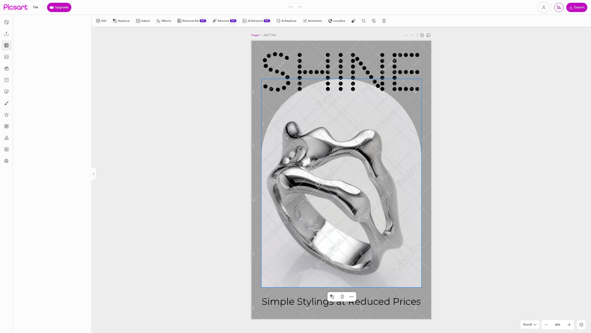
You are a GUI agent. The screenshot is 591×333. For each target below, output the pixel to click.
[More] (351, 296)
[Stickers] (6, 91)
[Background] (6, 126)
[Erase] (353, 20)
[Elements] (6, 115)
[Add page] (422, 35)
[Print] (559, 7)
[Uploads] (6, 34)
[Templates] (6, 45)
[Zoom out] (546, 324)
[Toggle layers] (581, 324)
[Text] (6, 80)
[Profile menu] (543, 7)
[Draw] (6, 103)
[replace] (332, 296)
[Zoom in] (569, 324)
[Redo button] (300, 7)
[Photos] (6, 57)
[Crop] (363, 20)
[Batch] (6, 161)
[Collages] (6, 149)
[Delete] (384, 20)
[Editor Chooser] (93, 173)
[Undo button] (291, 7)
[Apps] (6, 138)
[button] (295, 166)
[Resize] (6, 22)
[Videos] (6, 68)
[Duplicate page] (428, 35)
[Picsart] (16, 7)
